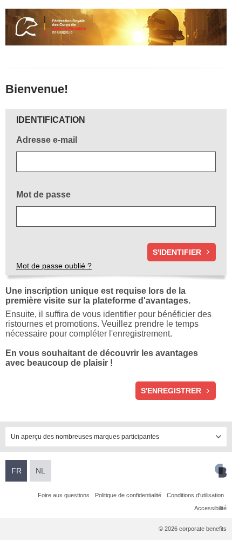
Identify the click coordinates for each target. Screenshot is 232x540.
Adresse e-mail (46, 139)
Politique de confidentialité (128, 495)
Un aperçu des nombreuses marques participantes (85, 436)
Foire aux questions (64, 495)
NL (40, 470)
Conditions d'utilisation (195, 495)
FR (16, 470)
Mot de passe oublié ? (54, 265)
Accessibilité (210, 508)
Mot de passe (44, 194)
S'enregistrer (171, 390)
